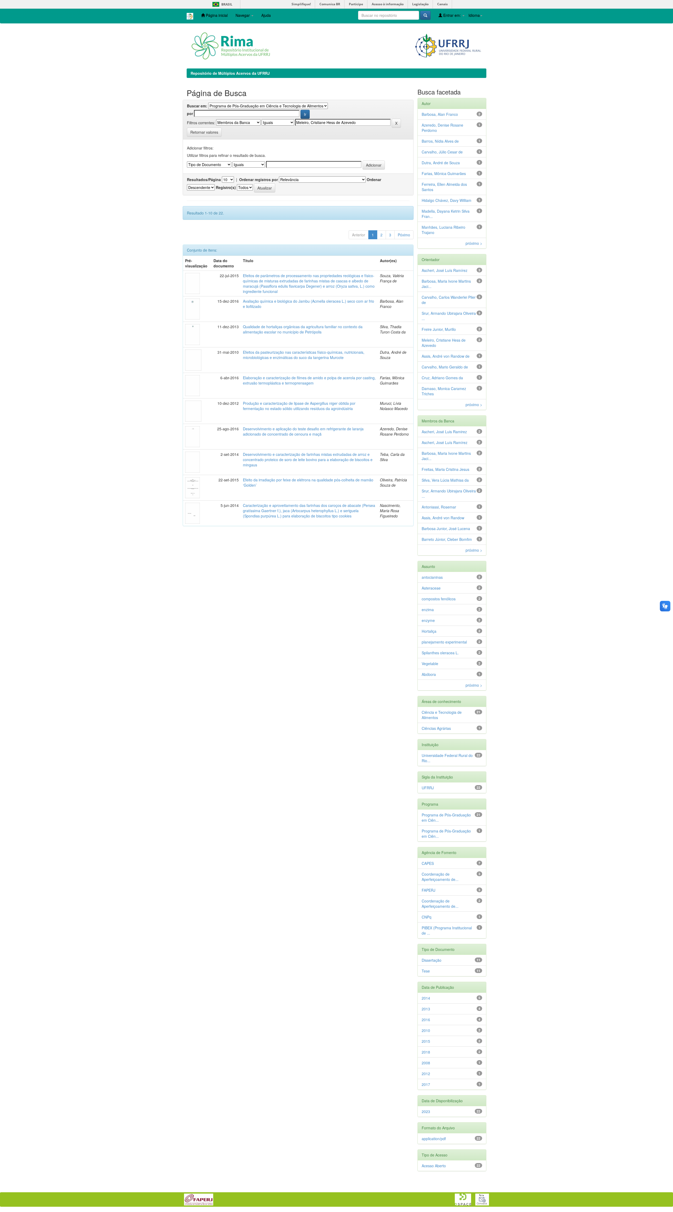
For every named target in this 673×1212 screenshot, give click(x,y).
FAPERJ (428, 890)
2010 (426, 1030)
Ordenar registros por (258, 179)
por (190, 113)
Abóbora (429, 674)
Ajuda (266, 15)
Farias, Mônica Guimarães (444, 173)
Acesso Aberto (434, 1165)
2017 (426, 1084)
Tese (426, 971)
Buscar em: (197, 105)
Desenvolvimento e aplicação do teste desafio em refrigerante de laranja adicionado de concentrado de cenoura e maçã (303, 431)
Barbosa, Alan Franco (440, 114)
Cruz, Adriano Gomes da (442, 377)
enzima (428, 609)
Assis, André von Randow (443, 517)
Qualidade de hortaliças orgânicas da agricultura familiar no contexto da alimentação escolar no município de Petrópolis (303, 329)
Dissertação (431, 960)
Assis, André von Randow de (446, 356)
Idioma (474, 15)
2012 (426, 1073)
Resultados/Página (204, 179)
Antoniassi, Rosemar (439, 507)
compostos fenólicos (439, 598)
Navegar (243, 15)
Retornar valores (204, 132)
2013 (426, 1008)
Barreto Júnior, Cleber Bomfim (447, 539)
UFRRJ (428, 787)
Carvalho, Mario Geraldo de (445, 367)
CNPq (426, 917)
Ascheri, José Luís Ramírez (444, 270)
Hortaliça (429, 631)
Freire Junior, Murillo (439, 329)
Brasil (221, 4)
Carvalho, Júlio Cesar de (442, 151)
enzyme (428, 620)
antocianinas (432, 577)
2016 (426, 1019)
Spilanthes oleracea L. (440, 652)
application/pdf (434, 1138)
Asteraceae (431, 588)
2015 (426, 1041)
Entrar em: (452, 15)
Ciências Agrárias (436, 728)
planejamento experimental (444, 642)
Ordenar (374, 179)
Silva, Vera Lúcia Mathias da (445, 480)
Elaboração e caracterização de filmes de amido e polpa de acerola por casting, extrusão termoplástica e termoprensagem (309, 380)
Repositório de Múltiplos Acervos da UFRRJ (230, 73)
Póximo (404, 234)
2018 (426, 1052)
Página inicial (216, 15)
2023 (426, 1111)
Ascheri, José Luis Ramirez (444, 431)
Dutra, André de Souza (441, 162)
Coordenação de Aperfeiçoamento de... (440, 876)
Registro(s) (226, 187)
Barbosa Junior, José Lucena (446, 528)
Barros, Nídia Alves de (440, 141)
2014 (426, 998)
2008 (426, 1062)
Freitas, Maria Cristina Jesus (445, 469)
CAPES (428, 863)
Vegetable (430, 663)
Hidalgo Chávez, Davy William (446, 200)
